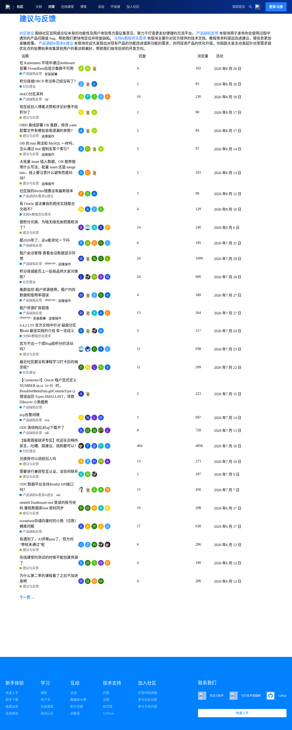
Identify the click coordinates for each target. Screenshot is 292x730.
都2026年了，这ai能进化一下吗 (45, 240)
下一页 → (27, 597)
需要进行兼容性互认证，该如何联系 (49, 471)
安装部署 (51, 74)
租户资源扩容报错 (34, 308)
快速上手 (11, 693)
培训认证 (47, 713)
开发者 (115, 6)
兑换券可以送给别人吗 (38, 459)
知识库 (107, 706)
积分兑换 (76, 706)
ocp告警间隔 (29, 415)
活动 (101, 6)
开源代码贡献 (147, 693)
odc (47, 433)
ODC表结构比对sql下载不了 (42, 428)
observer (50, 263)
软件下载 (11, 699)
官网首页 (238, 6)
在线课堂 (67, 6)
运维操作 (48, 136)
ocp (47, 420)
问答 (51, 6)
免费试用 (11, 706)
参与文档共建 (147, 706)
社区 (20, 6)
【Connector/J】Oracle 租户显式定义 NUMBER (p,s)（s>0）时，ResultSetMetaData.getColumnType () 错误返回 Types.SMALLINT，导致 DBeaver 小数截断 (48, 391)
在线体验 (11, 713)
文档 (39, 6)
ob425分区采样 (31, 94)
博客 (44, 693)
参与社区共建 (147, 699)
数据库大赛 (78, 699)
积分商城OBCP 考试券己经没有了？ (49, 81)
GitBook (108, 713)
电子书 (45, 699)
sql (46, 99)
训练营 (75, 713)
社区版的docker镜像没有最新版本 (46, 191)
